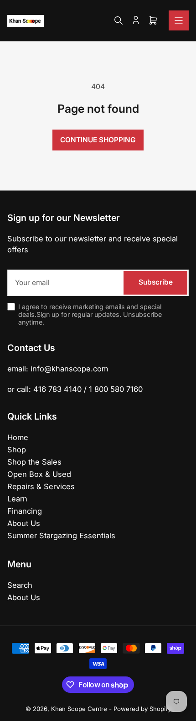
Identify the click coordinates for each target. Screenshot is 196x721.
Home (17, 437)
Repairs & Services (41, 486)
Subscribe (156, 282)
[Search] (118, 20)
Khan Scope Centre (79, 708)
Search (19, 585)
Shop (16, 449)
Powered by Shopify (142, 708)
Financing (24, 511)
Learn (17, 498)
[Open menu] (179, 20)
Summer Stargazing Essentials (61, 535)
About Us (23, 523)
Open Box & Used (39, 474)
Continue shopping (98, 139)
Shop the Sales (34, 461)
